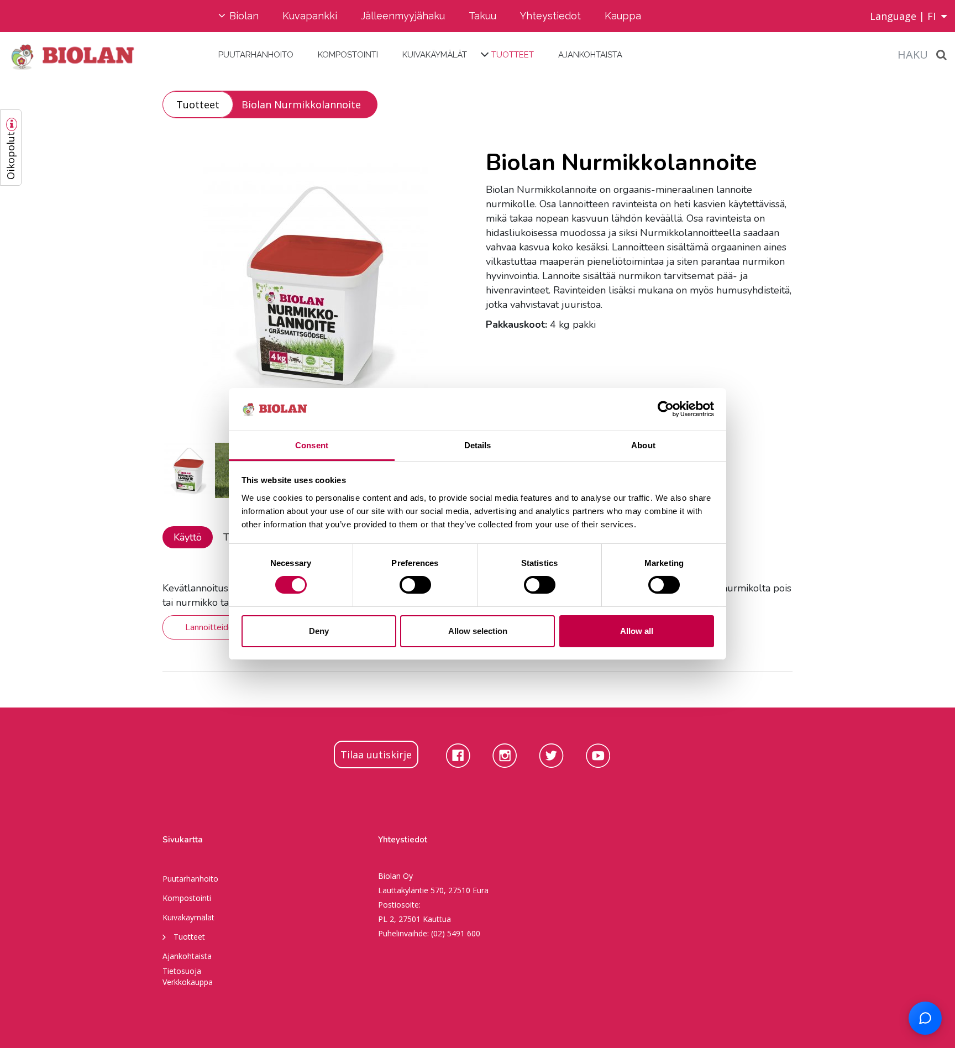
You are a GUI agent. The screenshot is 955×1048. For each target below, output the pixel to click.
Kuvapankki (309, 16)
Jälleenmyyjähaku (403, 16)
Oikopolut (10, 156)
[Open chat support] (925, 1018)
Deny (319, 631)
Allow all (636, 631)
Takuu (482, 16)
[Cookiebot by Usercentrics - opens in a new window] (665, 409)
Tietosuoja (181, 971)
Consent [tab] (311, 445)
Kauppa (623, 16)
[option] (315, 287)
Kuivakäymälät (434, 55)
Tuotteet (512, 55)
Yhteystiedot (550, 16)
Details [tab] (477, 445)
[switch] (415, 585)
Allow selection (477, 631)
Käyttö (188, 537)
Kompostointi (348, 55)
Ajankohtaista (590, 55)
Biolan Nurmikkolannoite (301, 104)
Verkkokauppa (187, 982)
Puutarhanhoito (255, 55)
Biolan (244, 16)
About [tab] (643, 445)
